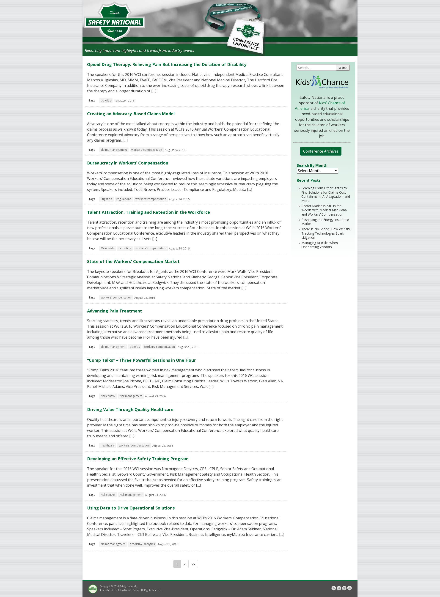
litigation (106, 199)
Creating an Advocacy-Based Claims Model (131, 113)
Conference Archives (320, 151)
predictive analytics (142, 544)
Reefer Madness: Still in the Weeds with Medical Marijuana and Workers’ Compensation (324, 210)
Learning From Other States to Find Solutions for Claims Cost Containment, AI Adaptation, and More (325, 194)
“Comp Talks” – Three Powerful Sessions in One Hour (141, 360)
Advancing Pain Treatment (114, 311)
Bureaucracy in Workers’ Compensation (127, 163)
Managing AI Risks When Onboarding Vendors (319, 245)
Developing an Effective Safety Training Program (138, 458)
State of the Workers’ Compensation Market (133, 261)
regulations (123, 199)
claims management (114, 150)
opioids (106, 100)
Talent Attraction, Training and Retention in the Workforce (148, 212)
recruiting (125, 248)
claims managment (113, 347)
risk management (131, 396)
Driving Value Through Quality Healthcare (130, 409)
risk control (108, 396)
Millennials (107, 248)
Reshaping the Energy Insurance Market (325, 221)
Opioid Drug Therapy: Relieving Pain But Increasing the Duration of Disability (166, 64)
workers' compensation (146, 150)
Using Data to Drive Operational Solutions (131, 508)
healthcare (108, 445)
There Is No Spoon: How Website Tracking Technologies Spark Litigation (326, 233)
